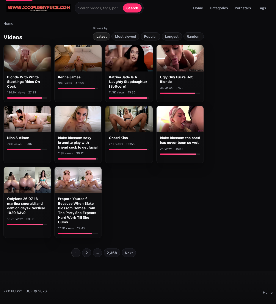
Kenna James (69, 77)
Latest (101, 36)
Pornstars (243, 8)
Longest (172, 36)
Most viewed (125, 36)
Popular (150, 36)
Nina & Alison (18, 138)
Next (129, 253)
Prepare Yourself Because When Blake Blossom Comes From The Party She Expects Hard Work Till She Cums (77, 210)
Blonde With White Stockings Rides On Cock (23, 81)
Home (198, 8)
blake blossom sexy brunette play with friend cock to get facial (77, 142)
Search (132, 8)
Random (193, 36)
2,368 (112, 253)
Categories (219, 8)
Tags (262, 8)
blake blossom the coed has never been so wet (180, 140)
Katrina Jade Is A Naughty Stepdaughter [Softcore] (128, 81)
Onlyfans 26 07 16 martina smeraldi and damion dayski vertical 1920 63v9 (26, 206)
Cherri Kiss (118, 138)
